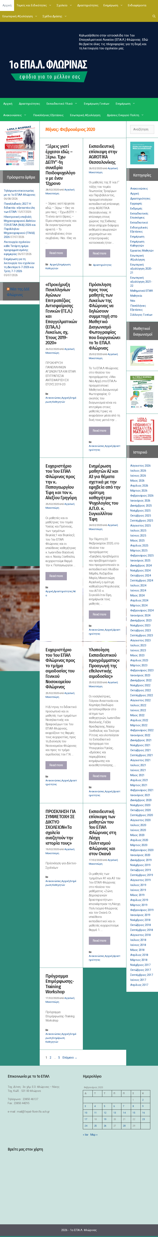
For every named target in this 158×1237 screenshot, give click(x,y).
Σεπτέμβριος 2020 (141, 815)
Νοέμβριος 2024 (140, 570)
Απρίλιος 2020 (139, 840)
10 (86, 1112)
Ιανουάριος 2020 (140, 855)
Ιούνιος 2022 (138, 710)
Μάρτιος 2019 (138, 905)
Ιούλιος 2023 (138, 645)
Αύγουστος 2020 (140, 820)
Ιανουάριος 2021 (140, 795)
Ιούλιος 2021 (138, 765)
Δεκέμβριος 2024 (141, 565)
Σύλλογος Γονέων (141, 314)
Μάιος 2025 (137, 540)
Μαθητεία (136, 295)
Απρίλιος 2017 (139, 985)
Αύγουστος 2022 (140, 700)
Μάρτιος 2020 (138, 845)
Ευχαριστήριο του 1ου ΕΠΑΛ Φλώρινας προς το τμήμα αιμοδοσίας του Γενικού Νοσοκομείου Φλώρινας (60, 668)
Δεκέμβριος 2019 (141, 860)
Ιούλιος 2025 (138, 530)
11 (95, 1112)
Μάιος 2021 (137, 775)
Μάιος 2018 (137, 950)
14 (124, 1112)
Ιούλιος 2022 (138, 705)
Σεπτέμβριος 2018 (141, 930)
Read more (58, 254)
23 (143, 1119)
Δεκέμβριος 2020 (141, 800)
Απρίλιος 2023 (139, 660)
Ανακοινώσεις (12, 115)
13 (114, 1112)
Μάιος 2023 (137, 655)
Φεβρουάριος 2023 (142, 670)
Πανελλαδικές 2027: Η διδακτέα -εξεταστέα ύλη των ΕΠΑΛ (19, 208)
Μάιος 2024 (137, 595)
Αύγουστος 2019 (140, 880)
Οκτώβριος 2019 (140, 870)
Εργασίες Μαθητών (142, 250)
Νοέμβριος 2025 (140, 510)
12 (105, 1112)
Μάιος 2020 (137, 835)
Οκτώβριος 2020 (140, 810)
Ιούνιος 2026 (138, 475)
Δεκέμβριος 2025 (141, 505)
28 (124, 1125)
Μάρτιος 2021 (138, 785)
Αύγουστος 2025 (140, 525)
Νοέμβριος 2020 (140, 805)
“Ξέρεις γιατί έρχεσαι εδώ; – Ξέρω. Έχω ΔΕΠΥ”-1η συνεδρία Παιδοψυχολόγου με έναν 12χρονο (60, 165)
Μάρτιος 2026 (138, 490)
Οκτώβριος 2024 (140, 575)
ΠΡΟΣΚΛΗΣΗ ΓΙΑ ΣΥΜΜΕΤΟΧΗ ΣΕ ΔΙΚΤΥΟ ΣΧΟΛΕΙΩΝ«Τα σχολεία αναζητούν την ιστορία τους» (60, 827)
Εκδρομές (136, 208)
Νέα (132, 300)
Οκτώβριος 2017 (140, 970)
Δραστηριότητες (87, 5)
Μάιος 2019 (137, 895)
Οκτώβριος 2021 (140, 750)
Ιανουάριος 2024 (140, 615)
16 (143, 1112)
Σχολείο (62, 5)
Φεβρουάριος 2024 (142, 610)
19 (105, 1119)
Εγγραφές (136, 203)
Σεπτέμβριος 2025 (141, 520)
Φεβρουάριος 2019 (142, 910)
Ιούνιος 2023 (138, 650)
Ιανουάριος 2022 (140, 735)
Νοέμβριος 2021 (140, 745)
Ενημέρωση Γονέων (96, 103)
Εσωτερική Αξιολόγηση (18, 16)
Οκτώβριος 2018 (140, 925)
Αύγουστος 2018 (140, 935)
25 (95, 1125)
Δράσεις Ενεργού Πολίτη (123, 115)
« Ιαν (85, 1134)
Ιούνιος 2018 (138, 945)
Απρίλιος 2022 (139, 720)
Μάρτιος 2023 (138, 665)
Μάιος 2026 (137, 480)
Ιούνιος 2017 (138, 980)
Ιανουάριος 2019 (140, 915)
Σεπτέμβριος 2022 (141, 695)
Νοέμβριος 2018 (140, 920)
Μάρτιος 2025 (138, 550)
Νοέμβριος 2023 (140, 625)
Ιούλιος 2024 (138, 585)
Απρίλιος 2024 (139, 600)
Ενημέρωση (110, 5)
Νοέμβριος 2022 (140, 685)
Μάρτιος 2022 (138, 725)
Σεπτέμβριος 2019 (141, 875)
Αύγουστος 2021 (140, 760)
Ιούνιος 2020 (138, 830)
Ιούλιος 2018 (138, 940)
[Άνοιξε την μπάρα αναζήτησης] (154, 16)
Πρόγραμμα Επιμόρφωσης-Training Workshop (59, 984)
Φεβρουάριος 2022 (142, 730)
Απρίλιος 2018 (139, 955)
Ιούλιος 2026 (138, 470)
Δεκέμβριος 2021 (141, 740)
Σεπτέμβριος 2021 (141, 755)
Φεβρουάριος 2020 (142, 850)
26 (105, 1125)
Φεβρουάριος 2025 (142, 555)
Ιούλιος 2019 (138, 885)
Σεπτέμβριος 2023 (141, 635)
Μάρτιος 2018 (138, 960)
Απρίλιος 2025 (139, 545)
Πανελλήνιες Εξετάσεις (48, 115)
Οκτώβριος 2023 (140, 630)
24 (86, 1125)
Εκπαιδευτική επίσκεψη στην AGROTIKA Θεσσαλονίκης (103, 154)
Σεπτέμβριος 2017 (141, 975)
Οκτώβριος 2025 (140, 515)
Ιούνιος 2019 (138, 890)
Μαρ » (93, 1134)
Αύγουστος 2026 (140, 465)
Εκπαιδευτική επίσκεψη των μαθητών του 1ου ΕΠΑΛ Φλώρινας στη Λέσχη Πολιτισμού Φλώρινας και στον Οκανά (102, 833)
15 (134, 1112)
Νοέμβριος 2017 (140, 965)
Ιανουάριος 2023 (140, 675)
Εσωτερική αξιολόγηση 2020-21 (141, 268)
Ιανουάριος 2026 (140, 500)
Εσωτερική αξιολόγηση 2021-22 (141, 281)
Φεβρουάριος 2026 (142, 495)
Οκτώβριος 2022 (140, 690)
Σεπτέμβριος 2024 (141, 580)
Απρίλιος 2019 (139, 900)
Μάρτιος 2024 (138, 605)
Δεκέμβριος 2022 (141, 680)
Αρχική (7, 5)
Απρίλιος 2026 (139, 485)
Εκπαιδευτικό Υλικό (60, 103)
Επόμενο (69, 1057)
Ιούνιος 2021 (138, 770)
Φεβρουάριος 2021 (142, 790)
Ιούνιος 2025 (138, 535)
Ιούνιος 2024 (138, 590)
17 (86, 1119)
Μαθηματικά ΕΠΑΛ (141, 290)
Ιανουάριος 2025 (140, 560)
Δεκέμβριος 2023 (141, 620)
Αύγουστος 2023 (140, 640)
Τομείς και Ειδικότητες (32, 5)
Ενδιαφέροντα (137, 5)
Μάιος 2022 (137, 715)
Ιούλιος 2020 (138, 825)
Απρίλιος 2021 (139, 780)
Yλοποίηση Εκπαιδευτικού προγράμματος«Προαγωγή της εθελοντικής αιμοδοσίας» (104, 663)
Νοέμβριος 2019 (140, 865)
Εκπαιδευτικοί (139, 222)
